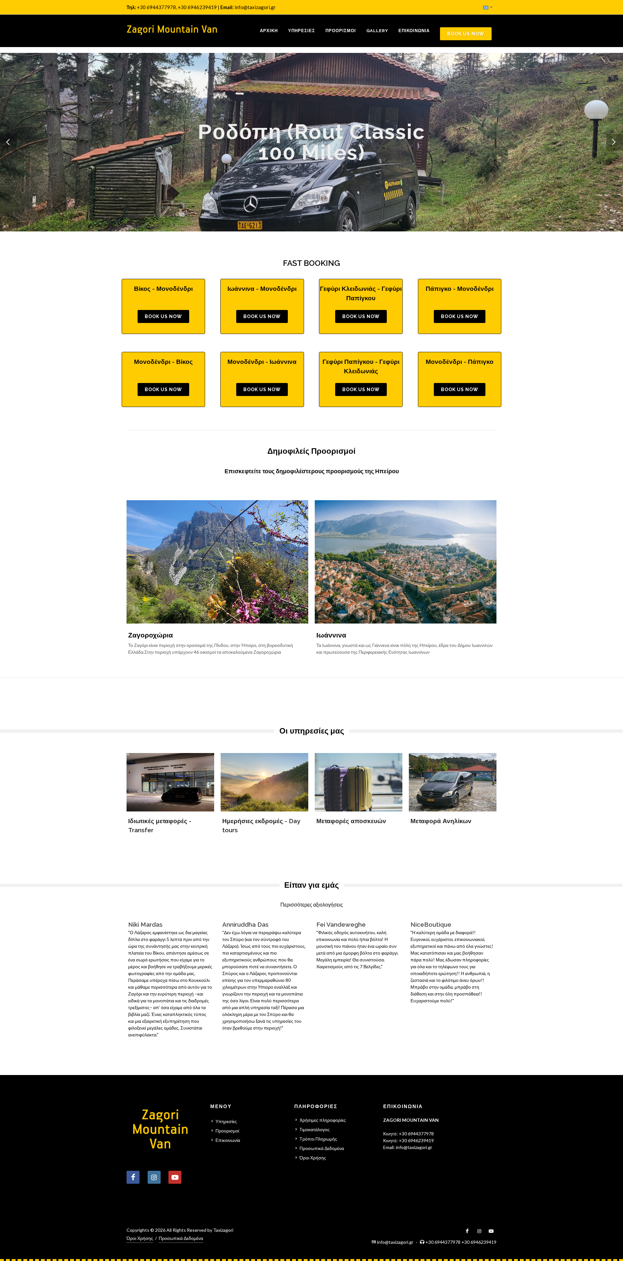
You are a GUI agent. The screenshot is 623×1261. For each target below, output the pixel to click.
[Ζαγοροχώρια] (217, 561)
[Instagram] (154, 1177)
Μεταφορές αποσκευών (351, 820)
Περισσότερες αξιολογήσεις (311, 904)
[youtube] (491, 1231)
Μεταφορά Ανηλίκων (440, 820)
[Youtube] (174, 1177)
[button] (8, 142)
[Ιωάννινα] (405, 561)
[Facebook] (133, 1177)
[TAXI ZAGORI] (172, 31)
